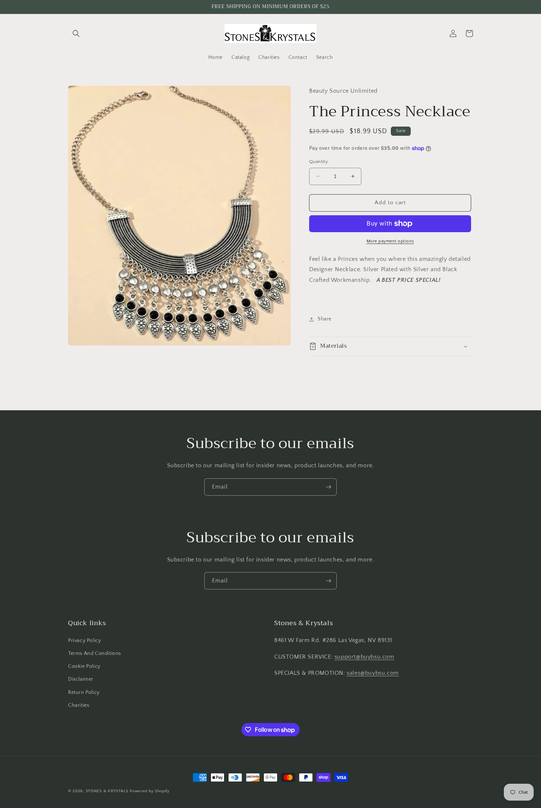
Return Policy (84, 692)
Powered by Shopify (150, 791)
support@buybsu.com (365, 656)
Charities (78, 705)
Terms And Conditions (94, 653)
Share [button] (325, 319)
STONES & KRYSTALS (107, 791)
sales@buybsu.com (373, 673)
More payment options (390, 241)
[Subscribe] (328, 487)
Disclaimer (80, 679)
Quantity (318, 161)
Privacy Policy (84, 641)
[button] (76, 33)
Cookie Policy (84, 666)
